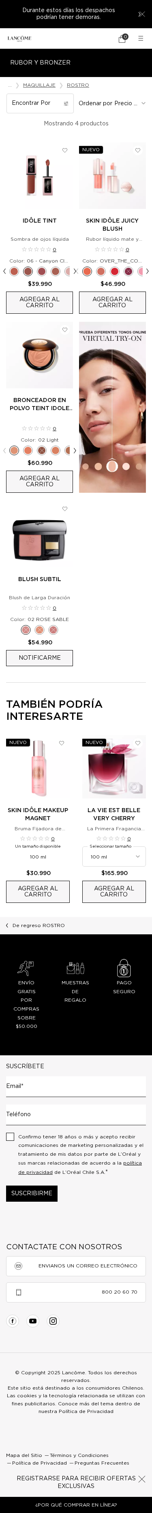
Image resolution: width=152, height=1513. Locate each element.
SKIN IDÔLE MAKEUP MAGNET (38, 814)
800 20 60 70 (119, 1292)
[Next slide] (139, 14)
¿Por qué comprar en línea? (76, 1505)
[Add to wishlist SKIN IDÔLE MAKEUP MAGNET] (61, 743)
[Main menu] (142, 38)
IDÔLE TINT (40, 221)
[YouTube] (32, 1321)
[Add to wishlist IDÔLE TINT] (65, 150)
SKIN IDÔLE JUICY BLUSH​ (112, 225)
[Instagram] (53, 1321)
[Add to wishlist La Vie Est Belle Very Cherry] (138, 743)
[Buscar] (99, 38)
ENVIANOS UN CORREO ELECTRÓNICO (88, 1265)
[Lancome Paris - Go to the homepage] (19, 38)
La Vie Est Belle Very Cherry (114, 814)
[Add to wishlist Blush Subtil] (65, 509)
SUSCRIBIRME (31, 1193)
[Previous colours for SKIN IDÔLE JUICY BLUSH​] (77, 271)
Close (142, 1479)
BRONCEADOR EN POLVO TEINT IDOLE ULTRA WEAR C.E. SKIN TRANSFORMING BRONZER (40, 405)
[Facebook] (12, 1321)
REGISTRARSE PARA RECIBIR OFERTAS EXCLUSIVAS (76, 1483)
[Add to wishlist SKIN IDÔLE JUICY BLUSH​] (138, 150)
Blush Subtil (39, 579)
